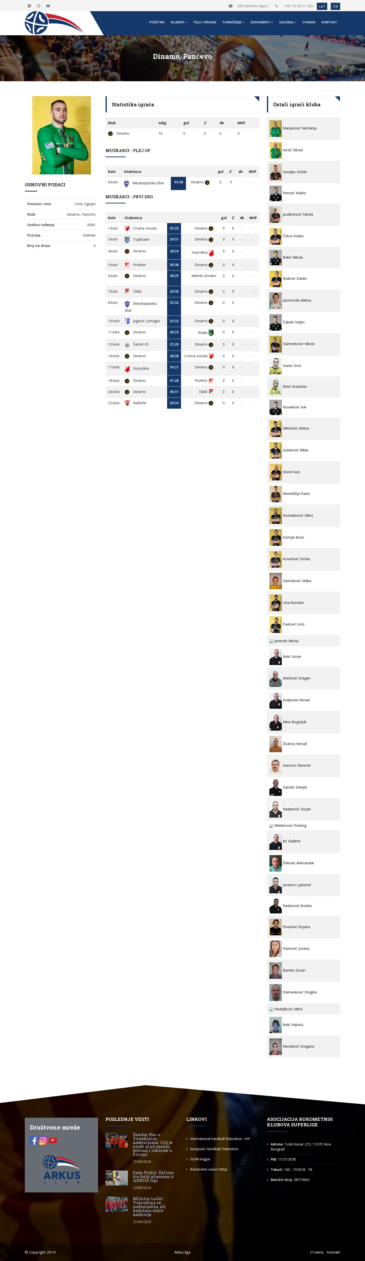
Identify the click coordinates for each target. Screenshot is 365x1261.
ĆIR (335, 6)
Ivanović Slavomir (296, 765)
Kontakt (329, 22)
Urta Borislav (293, 602)
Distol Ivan (291, 472)
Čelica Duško (293, 236)
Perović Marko (294, 193)
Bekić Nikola (292, 257)
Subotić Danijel (294, 787)
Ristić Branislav (294, 386)
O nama (309, 22)
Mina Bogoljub (294, 721)
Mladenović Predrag (289, 825)
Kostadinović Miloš (297, 515)
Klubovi (177, 22)
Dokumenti (260, 22)
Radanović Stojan (296, 809)
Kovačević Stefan (296, 558)
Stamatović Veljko (297, 580)
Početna (157, 22)
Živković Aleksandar (298, 863)
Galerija (286, 22)
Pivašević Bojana (296, 926)
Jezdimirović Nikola (297, 214)
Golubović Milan (295, 450)
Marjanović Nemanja (299, 128)
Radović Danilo (294, 278)
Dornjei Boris (293, 537)
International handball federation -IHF (220, 1138)
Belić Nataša (292, 1024)
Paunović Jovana (295, 948)
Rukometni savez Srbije (208, 1169)
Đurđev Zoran (293, 970)
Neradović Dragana (298, 1046)
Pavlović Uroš (293, 624)
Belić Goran (291, 656)
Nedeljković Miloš (288, 1009)
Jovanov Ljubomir (296, 884)
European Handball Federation (214, 1148)
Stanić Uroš (291, 365)
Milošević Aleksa (295, 428)
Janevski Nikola (285, 640)
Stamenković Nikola (298, 343)
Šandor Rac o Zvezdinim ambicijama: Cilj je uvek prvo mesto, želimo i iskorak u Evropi (153, 1144)
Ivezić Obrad (292, 150)
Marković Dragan (296, 678)
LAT (322, 6)
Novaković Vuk (294, 407)
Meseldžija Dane (296, 493)
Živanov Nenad (294, 743)
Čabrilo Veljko (293, 322)
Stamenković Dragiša (299, 992)
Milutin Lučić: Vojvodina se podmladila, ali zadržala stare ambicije (149, 1206)
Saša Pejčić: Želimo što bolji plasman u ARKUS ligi (153, 1176)
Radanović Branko (297, 905)
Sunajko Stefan (294, 171)
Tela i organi (204, 22)
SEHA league (200, 1159)
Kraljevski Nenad (296, 700)
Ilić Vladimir (291, 841)
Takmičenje (232, 22)
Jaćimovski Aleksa (296, 300)
